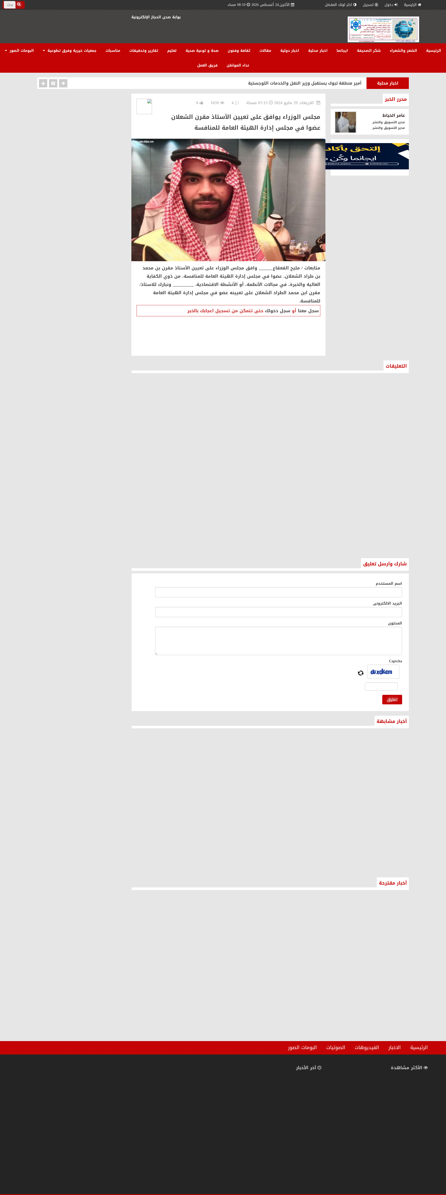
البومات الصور (21, 50)
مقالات (265, 50)
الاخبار (394, 1047)
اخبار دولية (289, 50)
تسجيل (368, 4)
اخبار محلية (318, 50)
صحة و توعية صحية (202, 50)
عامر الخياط (394, 115)
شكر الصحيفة (369, 50)
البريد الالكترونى (387, 603)
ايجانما (342, 50)
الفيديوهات (367, 1047)
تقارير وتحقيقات (143, 50)
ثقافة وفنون (239, 50)
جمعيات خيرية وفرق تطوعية (71, 50)
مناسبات (113, 50)
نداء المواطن (238, 65)
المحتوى (395, 623)
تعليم (172, 50)
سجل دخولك (277, 311)
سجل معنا (308, 311)
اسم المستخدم (389, 583)
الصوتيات (335, 1047)
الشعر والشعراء (403, 50)
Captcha (395, 661)
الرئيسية (410, 4)
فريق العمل (207, 65)
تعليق (392, 700)
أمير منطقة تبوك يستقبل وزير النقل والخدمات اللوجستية (305, 83)
